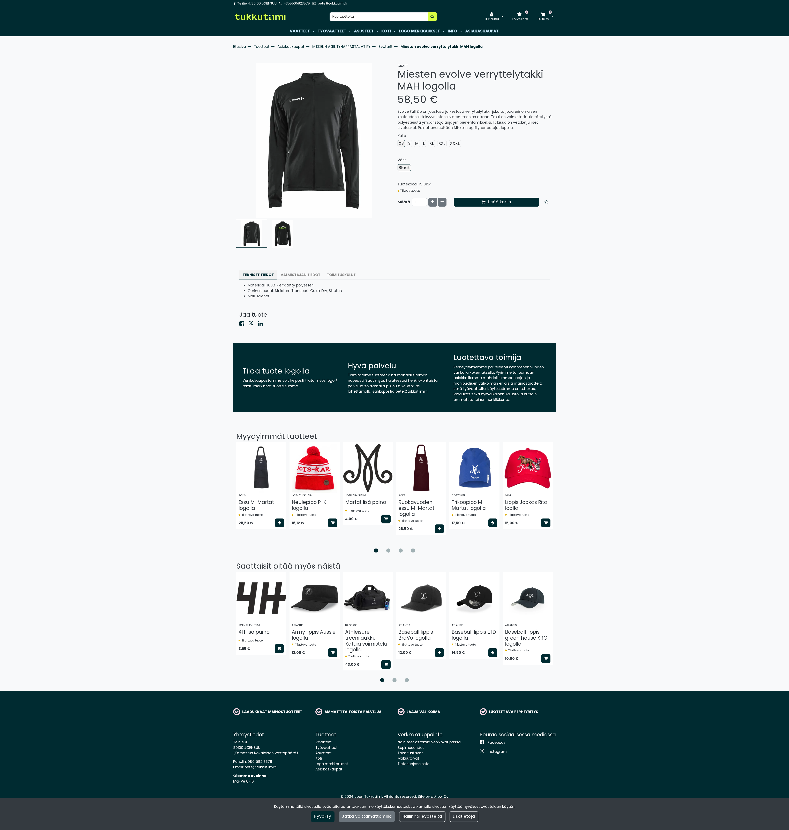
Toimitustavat (410, 753)
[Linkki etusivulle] (260, 16)
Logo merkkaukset (331, 763)
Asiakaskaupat (328, 769)
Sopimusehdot (411, 747)
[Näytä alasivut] (313, 31)
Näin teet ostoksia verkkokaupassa (429, 742)
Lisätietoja (464, 816)
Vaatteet (323, 742)
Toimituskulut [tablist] (341, 274)
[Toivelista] (546, 202)
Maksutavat (408, 758)
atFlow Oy (440, 796)
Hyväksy (322, 816)
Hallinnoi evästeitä (422, 816)
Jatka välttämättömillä (367, 816)
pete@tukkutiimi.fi (332, 3)
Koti (318, 758)
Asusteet (323, 753)
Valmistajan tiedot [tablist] (300, 274)
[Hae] (432, 16)
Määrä (404, 202)
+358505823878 (297, 3)
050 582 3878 (260, 761)
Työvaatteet (326, 747)
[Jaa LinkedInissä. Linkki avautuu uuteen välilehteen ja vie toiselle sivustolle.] (262, 324)
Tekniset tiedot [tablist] (258, 274)
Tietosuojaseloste (413, 763)
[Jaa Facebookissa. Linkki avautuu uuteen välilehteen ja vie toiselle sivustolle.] (244, 324)
